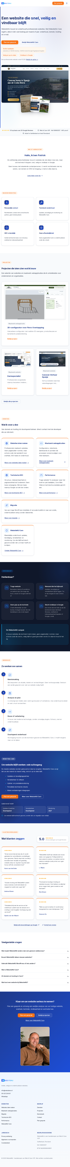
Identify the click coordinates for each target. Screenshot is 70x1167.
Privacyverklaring (6, 1136)
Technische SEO (6, 1117)
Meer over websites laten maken (17, 463)
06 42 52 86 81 (5, 1093)
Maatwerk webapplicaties (9, 1111)
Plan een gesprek (10, 42)
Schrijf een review (50, 925)
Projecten (40, 1111)
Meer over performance (48, 493)
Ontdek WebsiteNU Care (14, 550)
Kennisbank (40, 1114)
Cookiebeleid (5, 1143)
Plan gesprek (58, 3)
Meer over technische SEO (15, 493)
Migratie (3, 1114)
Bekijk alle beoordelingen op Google (25, 925)
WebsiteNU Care (6, 1124)
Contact (39, 1117)
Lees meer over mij (33, 176)
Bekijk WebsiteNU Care (30, 42)
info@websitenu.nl (6, 1090)
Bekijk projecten (44, 1015)
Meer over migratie (12, 518)
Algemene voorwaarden (8, 1139)
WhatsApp (4, 1096)
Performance (5, 1120)
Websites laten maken (8, 1107)
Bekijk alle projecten (11, 401)
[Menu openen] (67, 3)
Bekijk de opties (32, 59)
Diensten (39, 1107)
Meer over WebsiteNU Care (31, 796)
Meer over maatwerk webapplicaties (52, 462)
